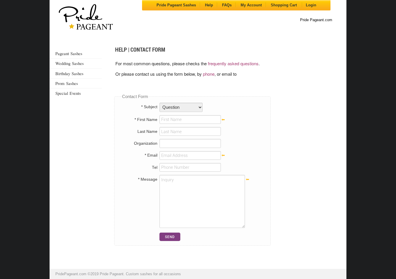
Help (209, 5)
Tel (154, 167)
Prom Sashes (66, 83)
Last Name (147, 131)
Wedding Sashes (69, 63)
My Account (251, 5)
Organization (145, 143)
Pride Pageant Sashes (176, 5)
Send (170, 236)
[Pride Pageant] (85, 17)
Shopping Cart (284, 5)
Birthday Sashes (69, 73)
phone (209, 74)
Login (311, 5)
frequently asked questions (233, 63)
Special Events (68, 93)
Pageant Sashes (68, 53)
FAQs (227, 5)
